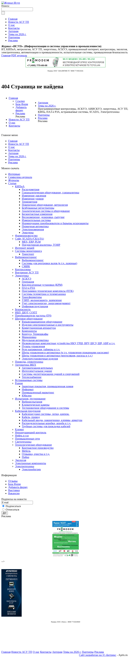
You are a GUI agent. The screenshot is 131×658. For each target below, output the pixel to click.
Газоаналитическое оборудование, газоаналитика (50, 192)
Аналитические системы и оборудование (46, 211)
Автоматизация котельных (37, 367)
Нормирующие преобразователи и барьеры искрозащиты (55, 223)
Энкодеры (28, 232)
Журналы (13, 180)
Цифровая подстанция (35, 306)
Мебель (26, 450)
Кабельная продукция (27, 410)
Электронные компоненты (30, 463)
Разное (19, 383)
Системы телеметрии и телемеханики (44, 294)
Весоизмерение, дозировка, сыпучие (43, 217)
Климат (19, 429)
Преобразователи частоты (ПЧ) (33, 315)
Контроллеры (23, 269)
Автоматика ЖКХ (25, 364)
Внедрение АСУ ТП (27, 272)
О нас (12, 122)
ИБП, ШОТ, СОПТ (26, 312)
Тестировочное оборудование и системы (45, 407)
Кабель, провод (31, 417)
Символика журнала (20, 177)
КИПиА (20, 186)
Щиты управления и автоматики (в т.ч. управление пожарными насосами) (65, 352)
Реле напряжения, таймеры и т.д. (41, 349)
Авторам (43, 102)
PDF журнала (19, 55)
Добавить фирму (21, 109)
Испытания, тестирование (30, 398)
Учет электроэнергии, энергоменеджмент (46, 303)
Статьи (12, 183)
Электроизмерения (33, 229)
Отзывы (13, 481)
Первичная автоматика (35, 226)
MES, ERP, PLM (31, 241)
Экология (20, 460)
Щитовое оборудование (29, 318)
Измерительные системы (36, 220)
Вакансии (14, 493)
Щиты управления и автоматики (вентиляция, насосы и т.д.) (57, 355)
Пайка (25, 457)
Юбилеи (27, 395)
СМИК (26, 266)
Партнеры (44, 114)
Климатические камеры (35, 404)
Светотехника (23, 441)
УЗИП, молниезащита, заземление (42, 300)
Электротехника (24, 466)
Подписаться (13, 506)
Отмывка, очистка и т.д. (36, 454)
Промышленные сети (27, 438)
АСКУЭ (26, 278)
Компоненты (29, 331)
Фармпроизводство (26, 235)
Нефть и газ (22, 435)
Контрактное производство (38, 447)
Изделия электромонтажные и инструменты (47, 324)
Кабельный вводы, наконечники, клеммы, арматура (52, 420)
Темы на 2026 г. (47, 105)
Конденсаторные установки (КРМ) (42, 284)
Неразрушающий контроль (30, 432)
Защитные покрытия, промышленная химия (47, 386)
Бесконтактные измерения (37, 214)
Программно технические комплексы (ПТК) (48, 291)
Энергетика (22, 275)
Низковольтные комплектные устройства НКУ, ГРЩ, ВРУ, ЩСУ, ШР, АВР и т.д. (68, 343)
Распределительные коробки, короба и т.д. (46, 423)
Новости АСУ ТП (19, 119)
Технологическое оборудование (33, 444)
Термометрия (29, 201)
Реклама (20, 113)
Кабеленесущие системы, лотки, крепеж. (45, 414)
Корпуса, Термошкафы (35, 334)
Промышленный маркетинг (38, 392)
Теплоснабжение (31, 377)
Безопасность (23, 309)
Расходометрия (30, 189)
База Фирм (22, 104)
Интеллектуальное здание (37, 371)
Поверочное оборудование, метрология (45, 204)
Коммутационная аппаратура (39, 327)
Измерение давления (34, 195)
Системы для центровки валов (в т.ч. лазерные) (49, 263)
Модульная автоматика (35, 340)
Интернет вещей (24, 247)
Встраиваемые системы (28, 380)
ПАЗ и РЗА (28, 287)
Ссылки (20, 101)
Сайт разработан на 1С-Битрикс (97, 655)
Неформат (28, 389)
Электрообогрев (31, 469)
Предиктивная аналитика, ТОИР (41, 244)
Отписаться (12, 509)
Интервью (14, 174)
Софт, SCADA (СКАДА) (29, 238)
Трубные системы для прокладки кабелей (46, 426)
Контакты (14, 125)
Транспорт (28, 254)
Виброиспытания (32, 401)
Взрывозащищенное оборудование (42, 321)
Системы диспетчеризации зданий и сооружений (50, 374)
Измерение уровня (32, 198)
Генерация (28, 281)
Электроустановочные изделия (40, 358)
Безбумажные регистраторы (38, 207)
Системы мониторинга (28, 251)
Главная (6, 55)
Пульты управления (33, 346)
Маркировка (29, 337)
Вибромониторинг (26, 257)
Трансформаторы (32, 297)
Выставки (14, 490)
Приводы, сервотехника (29, 361)
